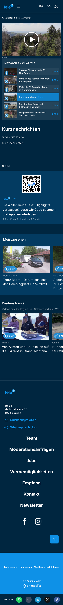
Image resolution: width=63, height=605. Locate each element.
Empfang (31, 482)
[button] (29, 600)
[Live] (41, 6)
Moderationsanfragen (31, 449)
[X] (47, 600)
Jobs (31, 460)
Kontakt (31, 494)
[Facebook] (57, 600)
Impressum (26, 567)
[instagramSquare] (38, 521)
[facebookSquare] (24, 521)
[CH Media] (31, 585)
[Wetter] (48, 6)
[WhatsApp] (19, 600)
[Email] (38, 600)
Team (31, 438)
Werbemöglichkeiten (31, 471)
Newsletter (31, 505)
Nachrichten (7, 18)
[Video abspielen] (31, 39)
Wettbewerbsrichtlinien (46, 567)
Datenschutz (10, 567)
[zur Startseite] (8, 6)
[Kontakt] (56, 6)
